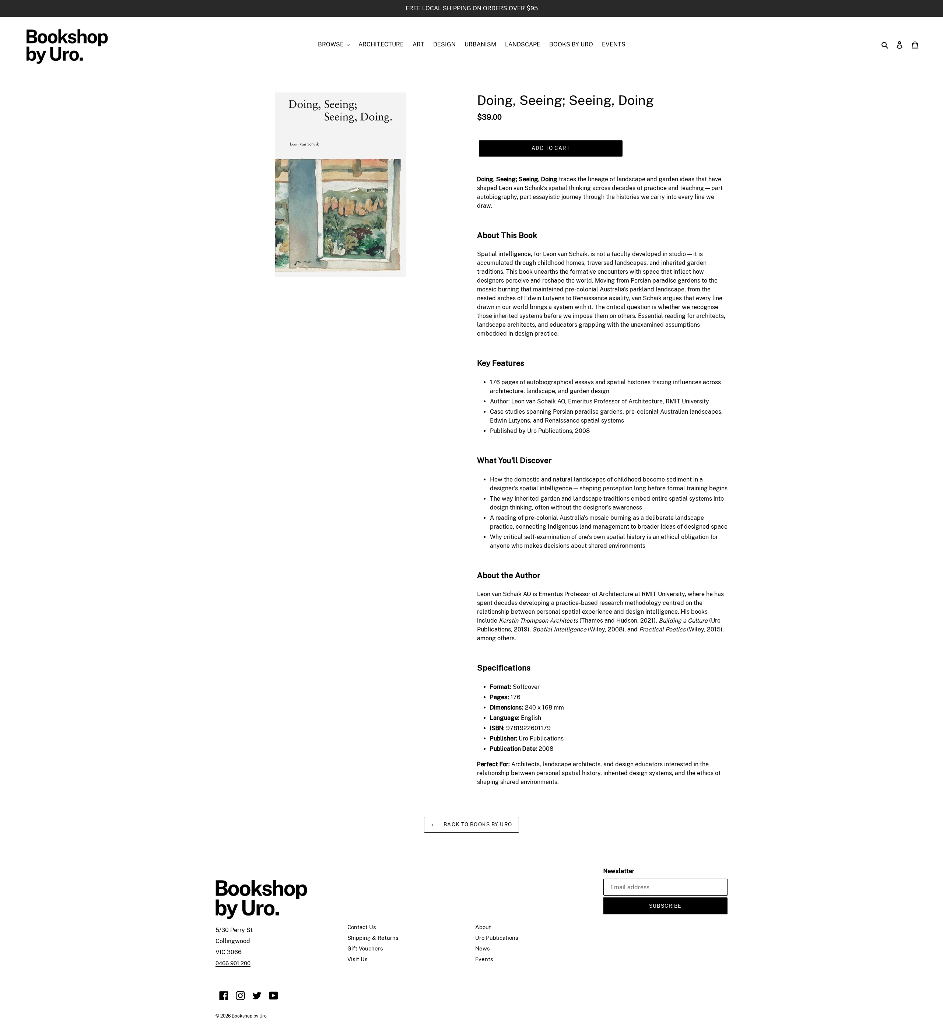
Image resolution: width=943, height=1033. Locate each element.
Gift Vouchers (365, 948)
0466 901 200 (232, 963)
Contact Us (361, 927)
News (482, 948)
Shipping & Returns (373, 938)
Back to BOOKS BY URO (477, 824)
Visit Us (357, 959)
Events (484, 959)
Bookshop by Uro (249, 1016)
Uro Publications (496, 938)
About (483, 927)
